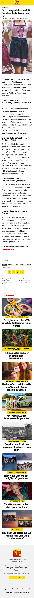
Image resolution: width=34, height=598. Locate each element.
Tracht (9, 267)
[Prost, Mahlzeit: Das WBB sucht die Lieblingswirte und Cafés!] (17, 307)
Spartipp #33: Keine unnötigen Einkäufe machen (7, 282)
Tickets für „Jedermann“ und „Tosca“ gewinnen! (16, 477)
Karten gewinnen (17, 501)
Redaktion (23, 18)
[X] (13, 272)
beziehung (10, 264)
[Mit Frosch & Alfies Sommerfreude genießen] (17, 402)
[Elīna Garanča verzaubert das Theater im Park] (17, 491)
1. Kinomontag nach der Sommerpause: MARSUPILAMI (17, 356)
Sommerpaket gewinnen (17, 412)
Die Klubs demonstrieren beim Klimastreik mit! (25, 281)
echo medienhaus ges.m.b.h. (22, 573)
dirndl (16, 264)
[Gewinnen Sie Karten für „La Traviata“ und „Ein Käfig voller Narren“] (17, 519)
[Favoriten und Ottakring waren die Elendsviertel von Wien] (17, 431)
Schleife (4, 267)
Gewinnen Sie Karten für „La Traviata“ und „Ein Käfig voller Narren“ (16, 535)
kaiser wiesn (22, 264)
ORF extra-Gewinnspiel (17, 472)
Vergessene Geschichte (17, 441)
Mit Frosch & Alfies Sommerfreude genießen (16, 417)
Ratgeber (29, 264)
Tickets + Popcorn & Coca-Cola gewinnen (17, 349)
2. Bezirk (5, 7)
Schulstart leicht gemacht (17, 381)
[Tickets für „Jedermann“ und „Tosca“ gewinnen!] (17, 462)
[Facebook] (9, 272)
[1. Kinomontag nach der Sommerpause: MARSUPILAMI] (17, 338)
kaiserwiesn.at (8, 249)
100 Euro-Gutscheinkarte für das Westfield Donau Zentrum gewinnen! (16, 387)
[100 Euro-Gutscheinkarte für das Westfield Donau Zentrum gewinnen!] (17, 371)
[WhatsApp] (22, 272)
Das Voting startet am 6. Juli (17, 317)
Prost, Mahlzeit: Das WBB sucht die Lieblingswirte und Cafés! (16, 323)
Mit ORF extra (17, 529)
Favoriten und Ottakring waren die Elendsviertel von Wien (16, 447)
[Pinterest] (17, 272)
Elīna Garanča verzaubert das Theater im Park (16, 506)
